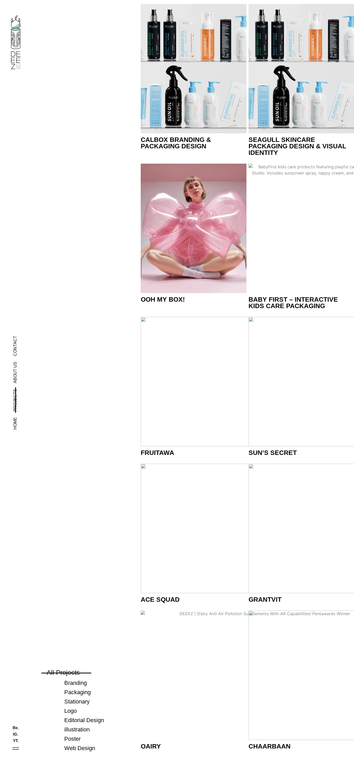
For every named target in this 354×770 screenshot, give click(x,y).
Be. (16, 727)
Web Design (79, 748)
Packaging (77, 692)
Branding (75, 683)
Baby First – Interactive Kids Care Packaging (293, 302)
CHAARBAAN (270, 746)
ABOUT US (15, 372)
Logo (70, 711)
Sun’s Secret (273, 452)
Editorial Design (84, 720)
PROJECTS (15, 400)
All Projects (63, 672)
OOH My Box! (163, 299)
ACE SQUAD (160, 599)
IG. (15, 734)
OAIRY (151, 746)
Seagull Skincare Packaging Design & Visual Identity (297, 146)
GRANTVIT (265, 599)
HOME (15, 423)
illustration (77, 729)
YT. (15, 740)
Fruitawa (157, 452)
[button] (15, 748)
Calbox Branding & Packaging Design (176, 143)
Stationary (77, 701)
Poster (72, 739)
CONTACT (15, 346)
